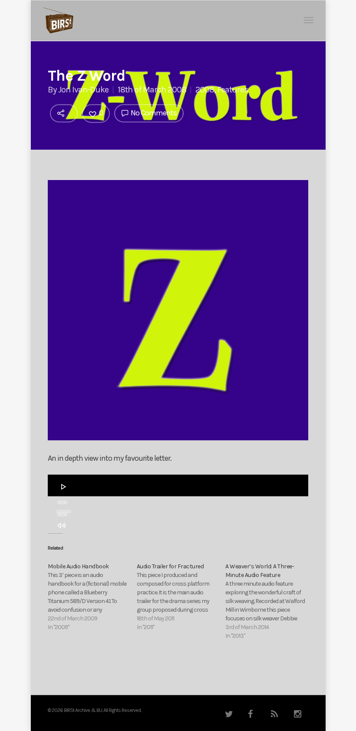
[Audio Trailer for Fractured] (181, 597)
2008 (204, 90)
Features (232, 90)
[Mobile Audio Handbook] (92, 597)
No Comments (153, 113)
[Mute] (62, 525)
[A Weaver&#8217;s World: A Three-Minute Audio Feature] (269, 601)
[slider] (64, 542)
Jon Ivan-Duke (83, 90)
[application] (178, 485)
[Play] (64, 486)
